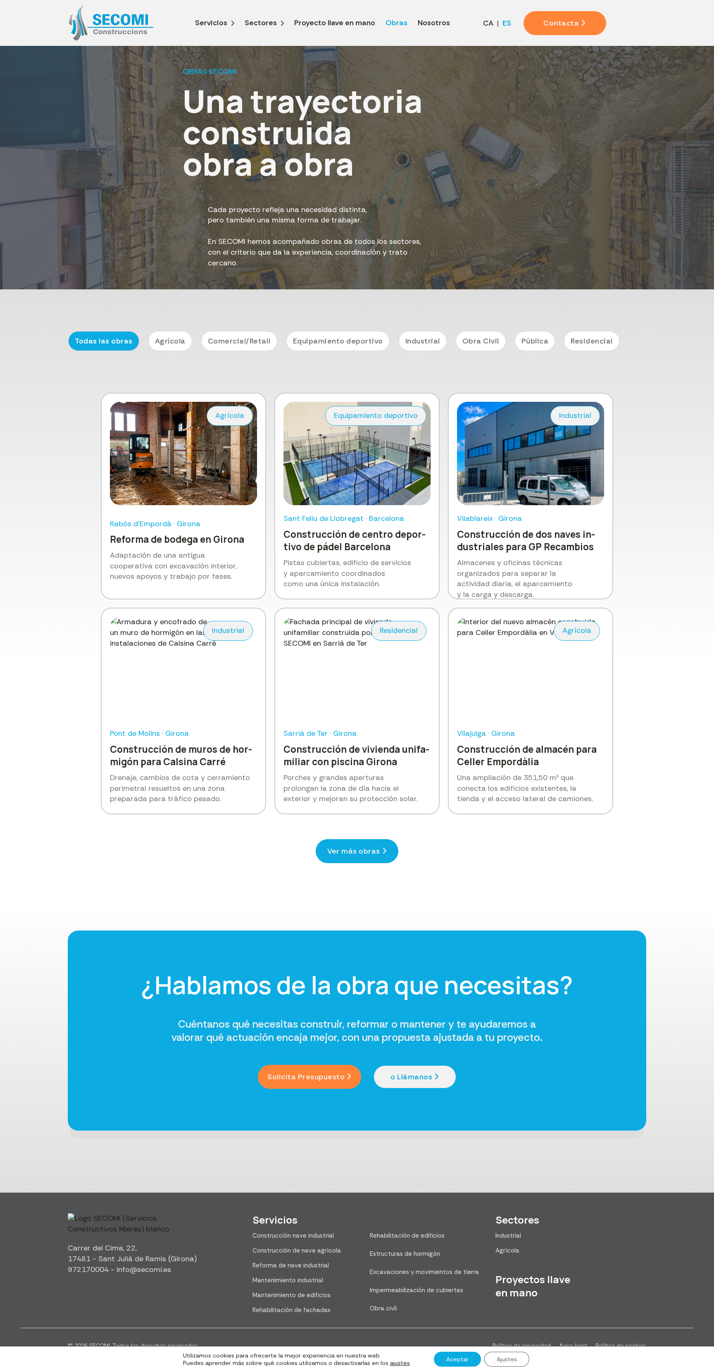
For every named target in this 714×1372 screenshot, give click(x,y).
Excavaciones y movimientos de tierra (424, 1272)
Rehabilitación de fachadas (291, 1310)
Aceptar (457, 1359)
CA (488, 23)
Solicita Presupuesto (306, 1077)
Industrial (508, 1235)
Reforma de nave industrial (290, 1265)
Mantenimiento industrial (287, 1280)
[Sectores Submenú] (282, 23)
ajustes (400, 1363)
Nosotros (434, 23)
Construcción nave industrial (293, 1235)
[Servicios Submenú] (232, 23)
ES (506, 23)
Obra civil (383, 1308)
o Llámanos (411, 1077)
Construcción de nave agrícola (296, 1250)
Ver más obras (353, 851)
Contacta (561, 23)
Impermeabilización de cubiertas (416, 1290)
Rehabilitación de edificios (407, 1235)
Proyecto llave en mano (334, 23)
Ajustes (507, 1359)
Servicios (211, 23)
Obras (396, 23)
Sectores (261, 23)
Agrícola (507, 1250)
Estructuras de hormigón (405, 1254)
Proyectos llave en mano (532, 1285)
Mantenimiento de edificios (291, 1295)
